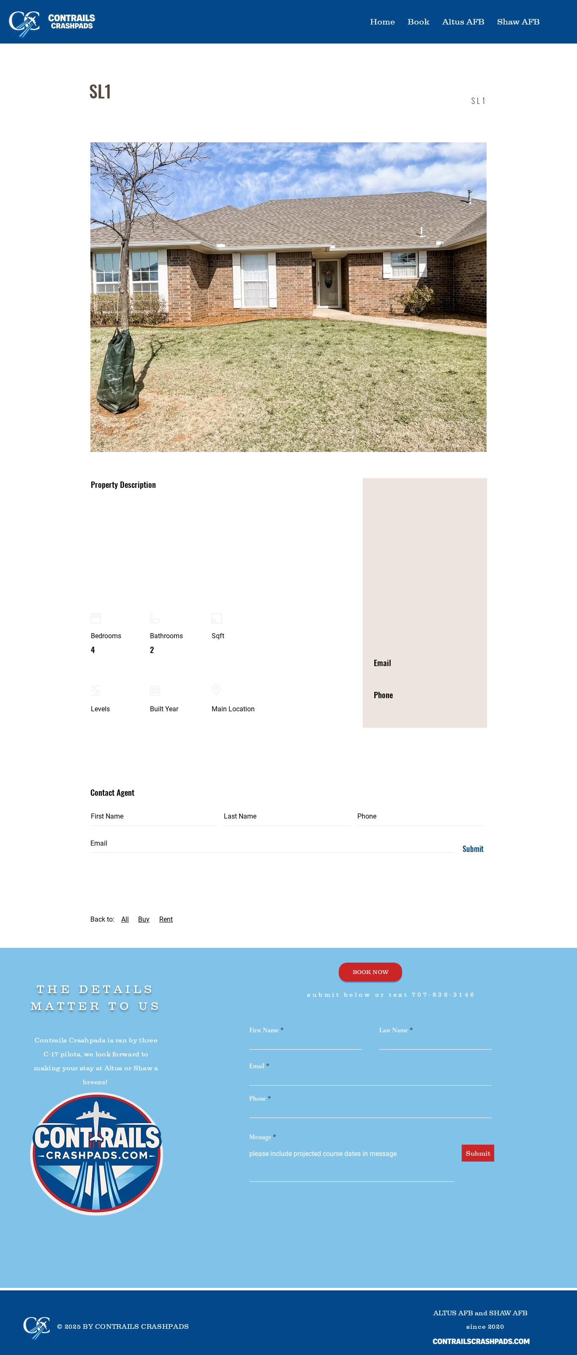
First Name (264, 1030)
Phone (257, 1098)
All (125, 919)
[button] (463, 21)
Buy (144, 919)
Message (260, 1137)
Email (256, 1066)
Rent (166, 919)
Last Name (393, 1030)
